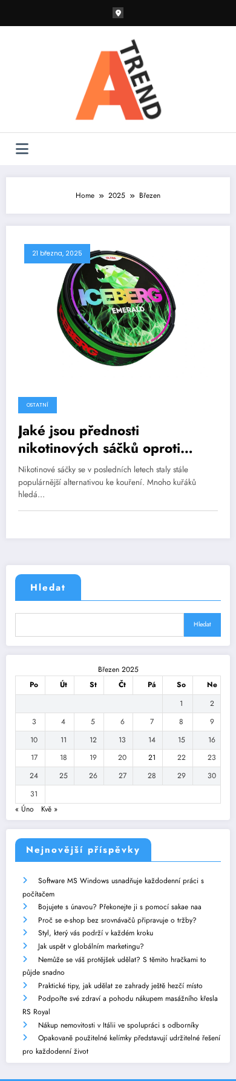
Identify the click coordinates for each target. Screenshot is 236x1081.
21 (152, 757)
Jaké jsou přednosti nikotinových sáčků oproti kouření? (99, 440)
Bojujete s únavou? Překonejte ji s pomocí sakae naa (120, 906)
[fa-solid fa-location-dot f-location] (118, 12)
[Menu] (22, 149)
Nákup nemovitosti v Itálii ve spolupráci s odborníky (118, 1025)
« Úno (24, 809)
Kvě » (49, 809)
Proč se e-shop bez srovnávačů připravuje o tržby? (117, 920)
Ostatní (37, 404)
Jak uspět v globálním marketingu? (91, 946)
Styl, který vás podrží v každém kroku (95, 932)
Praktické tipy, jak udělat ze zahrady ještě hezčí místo (120, 985)
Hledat (48, 587)
